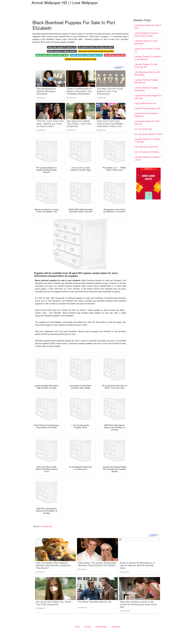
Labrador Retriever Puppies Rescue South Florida (146, 34)
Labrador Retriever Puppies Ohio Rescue (146, 81)
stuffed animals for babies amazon (62, 51)
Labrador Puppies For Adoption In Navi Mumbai (148, 57)
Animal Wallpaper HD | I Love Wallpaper (65, 2)
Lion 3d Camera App (143, 129)
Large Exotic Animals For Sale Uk (147, 50)
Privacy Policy (101, 626)
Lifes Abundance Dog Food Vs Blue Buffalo (147, 73)
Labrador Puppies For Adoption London (148, 158)
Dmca (77, 626)
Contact (88, 626)
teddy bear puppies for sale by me (62, 47)
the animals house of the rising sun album (95, 47)
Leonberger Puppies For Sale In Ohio (148, 26)
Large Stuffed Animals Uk (145, 103)
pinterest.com (46, 526)
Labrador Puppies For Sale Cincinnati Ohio (146, 65)
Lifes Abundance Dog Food (146, 146)
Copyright (116, 626)
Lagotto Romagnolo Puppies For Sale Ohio (148, 97)
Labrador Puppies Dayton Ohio (148, 108)
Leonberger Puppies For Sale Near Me (147, 122)
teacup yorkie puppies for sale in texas (52, 55)
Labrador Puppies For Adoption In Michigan (148, 140)
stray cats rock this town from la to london (96, 51)
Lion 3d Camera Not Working (147, 151)
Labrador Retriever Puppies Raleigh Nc (146, 114)
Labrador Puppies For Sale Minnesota (146, 42)
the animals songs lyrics (115, 55)
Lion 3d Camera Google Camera (148, 134)
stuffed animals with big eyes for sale (80, 59)
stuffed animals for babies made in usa (86, 55)
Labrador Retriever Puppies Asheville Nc (146, 89)
